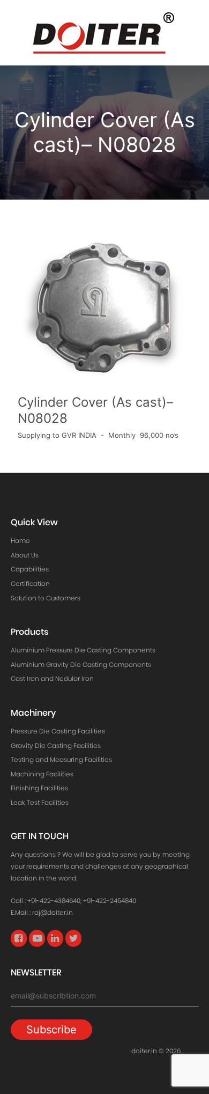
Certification (30, 583)
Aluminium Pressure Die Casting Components (83, 650)
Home (20, 540)
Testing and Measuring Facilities (61, 759)
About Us (25, 555)
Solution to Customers (45, 598)
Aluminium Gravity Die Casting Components (81, 664)
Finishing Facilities (39, 787)
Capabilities (30, 569)
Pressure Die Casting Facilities (58, 731)
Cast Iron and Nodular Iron (52, 678)
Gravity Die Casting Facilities (56, 745)
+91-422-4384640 (53, 900)
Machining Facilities (42, 774)
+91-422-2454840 (109, 900)
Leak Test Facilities (40, 802)
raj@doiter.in (52, 912)
